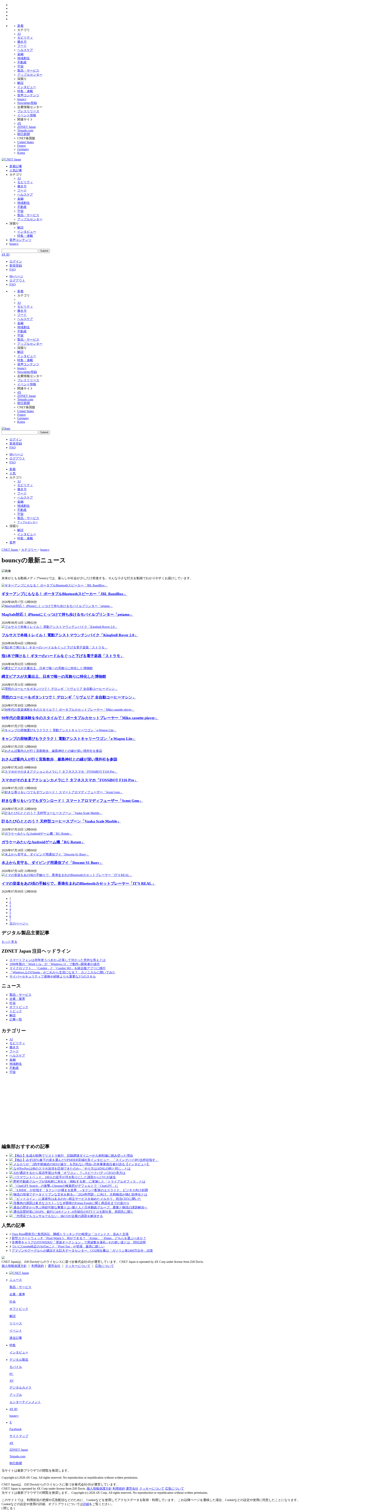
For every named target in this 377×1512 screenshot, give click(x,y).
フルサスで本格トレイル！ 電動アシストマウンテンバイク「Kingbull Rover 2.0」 (70, 635)
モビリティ (25, 37)
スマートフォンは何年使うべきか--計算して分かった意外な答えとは (57, 960)
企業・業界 (17, 998)
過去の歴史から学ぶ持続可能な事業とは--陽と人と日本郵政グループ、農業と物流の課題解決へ (80, 1207)
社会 (12, 1003)
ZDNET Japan (26, 127)
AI (19, 34)
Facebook (15, 1429)
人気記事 (15, 170)
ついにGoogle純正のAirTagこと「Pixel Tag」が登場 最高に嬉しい (58, 1246)
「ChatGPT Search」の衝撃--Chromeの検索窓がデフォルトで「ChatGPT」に (65, 1185)
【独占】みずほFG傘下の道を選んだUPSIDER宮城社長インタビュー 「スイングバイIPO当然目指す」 (85, 1160)
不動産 (22, 62)
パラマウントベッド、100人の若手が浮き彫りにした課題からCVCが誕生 (64, 1177)
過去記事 (15, 1338)
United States (25, 142)
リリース (15, 1323)
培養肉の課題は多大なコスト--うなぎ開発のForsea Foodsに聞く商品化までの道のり (71, 1203)
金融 (20, 54)
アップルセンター (29, 74)
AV (11, 1380)
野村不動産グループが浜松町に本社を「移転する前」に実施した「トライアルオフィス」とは (79, 1181)
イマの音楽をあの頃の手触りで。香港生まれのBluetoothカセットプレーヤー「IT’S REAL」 (79, 883)
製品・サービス (28, 70)
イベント (15, 1330)
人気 (12, 473)
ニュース (15, 1279)
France (21, 145)
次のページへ (18, 923)
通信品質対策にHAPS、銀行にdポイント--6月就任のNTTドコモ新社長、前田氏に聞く (73, 1211)
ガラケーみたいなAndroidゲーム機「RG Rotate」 (43, 842)
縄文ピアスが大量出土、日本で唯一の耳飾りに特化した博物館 (54, 676)
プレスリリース (28, 111)
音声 (12, 542)
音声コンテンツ (28, 95)
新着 (20, 25)
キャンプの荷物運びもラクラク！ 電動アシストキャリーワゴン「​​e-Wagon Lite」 (69, 739)
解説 (20, 83)
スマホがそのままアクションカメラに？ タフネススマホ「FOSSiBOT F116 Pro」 (70, 780)
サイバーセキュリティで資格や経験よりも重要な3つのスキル (52, 976)
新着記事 (15, 166)
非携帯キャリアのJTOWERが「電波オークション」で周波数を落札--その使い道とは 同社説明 (79, 1242)
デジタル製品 (18, 1359)
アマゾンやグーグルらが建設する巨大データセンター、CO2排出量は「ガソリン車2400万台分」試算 (82, 1250)
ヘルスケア (25, 50)
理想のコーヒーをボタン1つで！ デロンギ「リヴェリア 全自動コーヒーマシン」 (69, 697)
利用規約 (37, 1266)
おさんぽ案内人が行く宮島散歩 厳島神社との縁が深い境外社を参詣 (59, 759)
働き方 (22, 41)
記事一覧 (15, 1019)
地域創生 (23, 58)
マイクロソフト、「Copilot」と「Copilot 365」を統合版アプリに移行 (57, 968)
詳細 (86, 1504)
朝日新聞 (23, 134)
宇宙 (20, 66)
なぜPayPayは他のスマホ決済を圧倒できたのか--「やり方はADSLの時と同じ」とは (72, 1168)
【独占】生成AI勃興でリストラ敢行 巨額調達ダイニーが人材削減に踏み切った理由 (73, 1155)
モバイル (15, 1367)
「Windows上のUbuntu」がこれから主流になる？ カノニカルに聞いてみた (62, 972)
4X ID (6, 254)
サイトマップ (18, 1436)
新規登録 (15, 265)
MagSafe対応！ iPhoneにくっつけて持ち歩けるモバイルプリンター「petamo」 (67, 614)
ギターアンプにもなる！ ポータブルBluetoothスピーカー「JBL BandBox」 (64, 594)
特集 (12, 1345)
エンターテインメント (25, 1402)
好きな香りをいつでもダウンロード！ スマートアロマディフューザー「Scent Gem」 (72, 801)
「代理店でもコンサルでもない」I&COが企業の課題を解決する (58, 1216)
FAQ (12, 269)
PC (11, 1374)
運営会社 (54, 1266)
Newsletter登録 (27, 103)
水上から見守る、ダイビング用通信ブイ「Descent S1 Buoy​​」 (52, 863)
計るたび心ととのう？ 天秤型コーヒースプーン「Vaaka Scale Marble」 (61, 821)
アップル (15, 1394)
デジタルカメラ (20, 1387)
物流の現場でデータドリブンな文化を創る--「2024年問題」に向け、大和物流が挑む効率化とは (80, 1194)
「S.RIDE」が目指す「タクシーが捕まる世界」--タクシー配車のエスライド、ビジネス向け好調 (80, 1190)
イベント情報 (26, 115)
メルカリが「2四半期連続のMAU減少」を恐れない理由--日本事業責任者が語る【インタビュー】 (81, 1164)
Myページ (16, 276)
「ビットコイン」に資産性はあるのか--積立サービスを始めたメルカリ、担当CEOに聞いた (77, 1198)
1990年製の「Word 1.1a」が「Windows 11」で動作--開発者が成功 (54, 964)
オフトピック (18, 1007)
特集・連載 (25, 91)
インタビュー (26, 87)
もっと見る (9, 941)
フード (22, 45)
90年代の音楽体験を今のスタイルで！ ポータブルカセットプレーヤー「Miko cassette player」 (80, 718)
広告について (104, 1266)
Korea (21, 152)
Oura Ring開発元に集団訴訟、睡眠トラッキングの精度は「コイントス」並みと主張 (70, 1234)
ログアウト (17, 280)
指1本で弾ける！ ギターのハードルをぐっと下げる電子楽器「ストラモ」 (63, 656)
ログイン (15, 261)
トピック (15, 1011)
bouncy (22, 99)
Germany (23, 149)
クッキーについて (77, 1266)
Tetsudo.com (25, 130)
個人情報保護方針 (14, 1266)
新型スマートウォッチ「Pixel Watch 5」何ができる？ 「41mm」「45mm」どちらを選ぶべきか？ (79, 1238)
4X (19, 123)
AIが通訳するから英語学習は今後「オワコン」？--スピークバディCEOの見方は (69, 1173)
